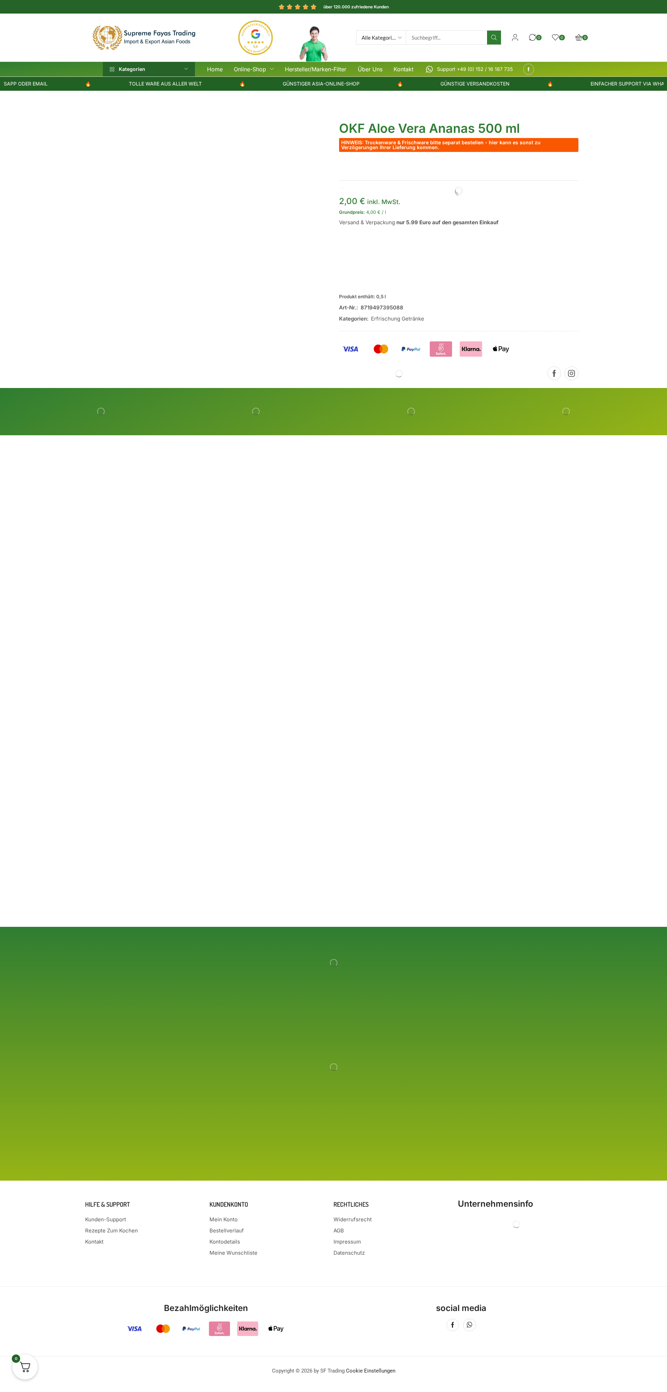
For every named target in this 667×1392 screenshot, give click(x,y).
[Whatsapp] (469, 1325)
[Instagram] (571, 373)
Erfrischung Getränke (397, 318)
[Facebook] (528, 69)
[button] (515, 37)
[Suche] (494, 37)
